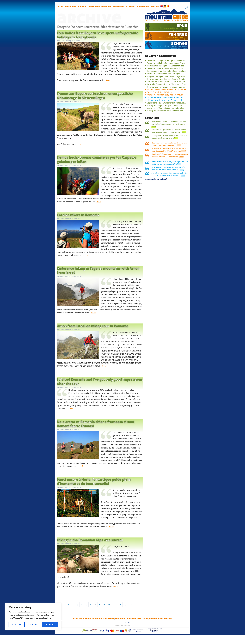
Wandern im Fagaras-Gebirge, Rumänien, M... (166, 60)
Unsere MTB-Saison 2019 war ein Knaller (165, 95)
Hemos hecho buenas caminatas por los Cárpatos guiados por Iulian (96, 159)
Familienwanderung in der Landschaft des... (166, 66)
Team (131, 6)
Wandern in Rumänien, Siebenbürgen (163, 73)
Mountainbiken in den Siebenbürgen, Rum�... (167, 89)
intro (60, 6)
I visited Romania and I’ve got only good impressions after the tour (100, 381)
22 (119, 604)
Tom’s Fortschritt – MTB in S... (160, 92)
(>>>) (108, 80)
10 (109, 604)
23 (125, 604)
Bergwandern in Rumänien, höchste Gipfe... (166, 87)
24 (131, 604)
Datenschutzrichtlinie (125, 623)
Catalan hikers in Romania (78, 214)
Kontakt (155, 6)
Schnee (179, 43)
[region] (33, 616)
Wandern (82, 6)
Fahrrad (178, 34)
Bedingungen (142, 6)
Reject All (33, 624)
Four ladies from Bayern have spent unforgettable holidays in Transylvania (97, 35)
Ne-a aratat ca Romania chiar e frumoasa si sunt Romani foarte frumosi (95, 423)
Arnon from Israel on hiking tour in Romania (92, 325)
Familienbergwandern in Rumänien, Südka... (166, 71)
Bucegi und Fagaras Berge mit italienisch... (165, 105)
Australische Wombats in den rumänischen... (166, 108)
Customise (16, 624)
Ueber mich (70, 6)
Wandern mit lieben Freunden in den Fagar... (166, 63)
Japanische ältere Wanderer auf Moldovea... (166, 103)
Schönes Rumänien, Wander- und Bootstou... (166, 81)
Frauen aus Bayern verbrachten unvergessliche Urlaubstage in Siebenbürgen (95, 95)
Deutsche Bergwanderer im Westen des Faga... (167, 84)
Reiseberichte (120, 6)
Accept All (50, 624)
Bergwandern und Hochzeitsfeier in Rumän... (166, 79)
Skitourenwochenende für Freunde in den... (166, 100)
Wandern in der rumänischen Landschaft (165, 68)
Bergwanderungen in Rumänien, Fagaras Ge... (167, 76)
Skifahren (106, 6)
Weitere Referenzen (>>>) (156, 179)
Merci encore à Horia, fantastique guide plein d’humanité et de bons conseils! (94, 481)
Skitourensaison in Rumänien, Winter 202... (166, 97)
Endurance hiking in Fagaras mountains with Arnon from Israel (98, 270)
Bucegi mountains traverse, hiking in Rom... (166, 110)
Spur (182, 25)
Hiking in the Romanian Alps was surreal (90, 539)
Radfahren (94, 6)
